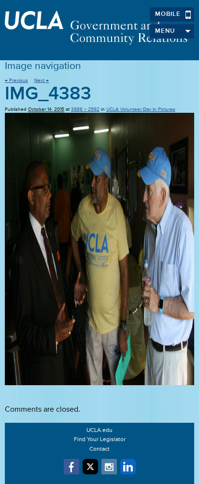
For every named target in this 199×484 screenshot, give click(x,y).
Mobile (168, 14)
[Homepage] (99, 28)
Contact (99, 449)
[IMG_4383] (99, 249)
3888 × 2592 (85, 109)
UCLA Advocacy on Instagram (109, 466)
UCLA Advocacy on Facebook (71, 466)
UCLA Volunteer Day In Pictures (140, 109)
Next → (41, 80)
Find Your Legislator (100, 440)
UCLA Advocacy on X (90, 466)
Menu (165, 31)
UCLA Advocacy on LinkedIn (128, 466)
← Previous (16, 80)
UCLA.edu (99, 430)
